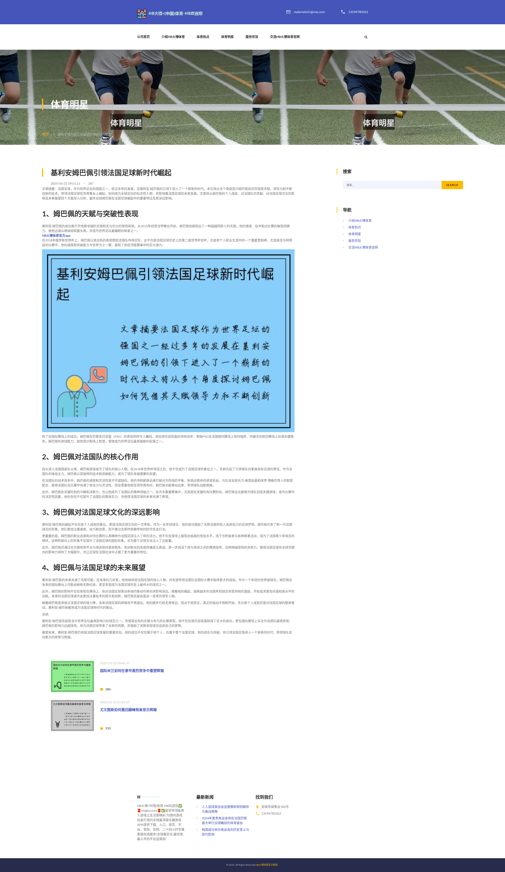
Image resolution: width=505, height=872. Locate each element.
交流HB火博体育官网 (285, 36)
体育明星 (227, 36)
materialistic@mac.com (309, 11)
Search (452, 185)
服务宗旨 (252, 36)
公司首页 (143, 36)
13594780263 (358, 11)
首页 (45, 134)
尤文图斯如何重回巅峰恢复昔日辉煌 (128, 710)
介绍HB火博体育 (173, 36)
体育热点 (203, 36)
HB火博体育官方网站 (266, 864)
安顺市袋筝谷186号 (275, 806)
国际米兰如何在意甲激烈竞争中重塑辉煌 (132, 670)
